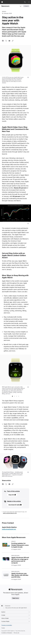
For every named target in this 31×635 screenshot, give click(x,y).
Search (27, 6)
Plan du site (16, 632)
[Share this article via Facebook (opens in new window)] (2, 40)
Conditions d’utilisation (6, 632)
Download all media (14, 504)
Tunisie (3, 628)
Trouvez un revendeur (6, 625)
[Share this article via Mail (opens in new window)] (9, 40)
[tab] (12, 396)
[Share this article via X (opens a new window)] (6, 40)
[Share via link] (12, 40)
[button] (25, 2)
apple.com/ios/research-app (10, 513)
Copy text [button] (11, 494)
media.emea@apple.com (9, 529)
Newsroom (5, 6)
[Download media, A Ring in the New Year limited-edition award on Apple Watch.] (28, 77)
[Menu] (29, 2)
